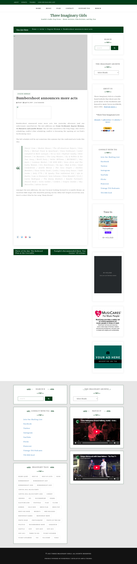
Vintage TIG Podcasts (110, 188)
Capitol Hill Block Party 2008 (30, 494)
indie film (44, 507)
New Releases (49, 511)
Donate (24, 2)
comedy (50, 494)
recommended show (37, 524)
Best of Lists (47, 476)
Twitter (104, 166)
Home (38, 8)
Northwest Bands (25, 516)
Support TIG (84, 8)
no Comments (39, 102)
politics (21, 524)
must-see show (24, 511)
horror (21, 507)
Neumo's (37, 511)
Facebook (105, 161)
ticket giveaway (49, 533)
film (47, 502)
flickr (55, 502)
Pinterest (105, 184)
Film (58, 8)
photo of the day (53, 520)
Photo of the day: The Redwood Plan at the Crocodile (29, 252)
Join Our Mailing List (110, 157)
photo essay (23, 520)
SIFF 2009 (39, 529)
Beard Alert (23, 476)
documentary (40, 498)
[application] (96, 431)
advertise (107, 120)
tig (37, 537)
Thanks (33, 2)
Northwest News (43, 516)
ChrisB (20, 102)
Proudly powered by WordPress (57, 558)
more (107, 122)
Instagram (105, 170)
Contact (70, 8)
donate (97, 120)
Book (58, 476)
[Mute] (115, 443)
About (16, 2)
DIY (30, 498)
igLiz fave (32, 507)
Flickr (103, 179)
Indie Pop (56, 507)
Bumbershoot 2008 (25, 485)
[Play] (76, 443)
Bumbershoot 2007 (40, 481)
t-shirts (116, 120)
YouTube (104, 175)
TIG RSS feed (106, 193)
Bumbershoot (23, 481)
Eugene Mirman (24, 94)
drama (52, 498)
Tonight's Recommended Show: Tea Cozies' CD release (69, 252)
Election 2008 (24, 502)
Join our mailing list (46, 2)
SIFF (30, 529)
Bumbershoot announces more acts (47, 98)
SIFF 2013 (21, 533)
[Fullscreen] (118, 443)
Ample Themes (86, 558)
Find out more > (110, 107)
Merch (98, 8)
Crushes (21, 498)
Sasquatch (53, 524)
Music (48, 8)
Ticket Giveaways (25, 537)
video (56, 537)
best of (35, 476)
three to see (34, 533)
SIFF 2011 (50, 529)
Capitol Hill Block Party (28, 489)
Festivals (37, 502)
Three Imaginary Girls (68, 15)
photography (37, 520)
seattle (21, 529)
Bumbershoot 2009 (44, 485)
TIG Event (46, 537)
